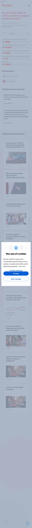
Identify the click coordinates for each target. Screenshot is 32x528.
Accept (16, 273)
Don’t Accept (16, 279)
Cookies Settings (16, 270)
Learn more (22, 266)
